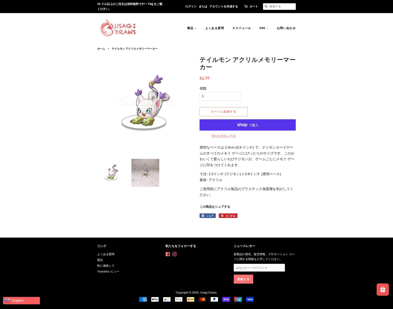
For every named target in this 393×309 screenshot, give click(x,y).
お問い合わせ (286, 28)
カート (254, 6)
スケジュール (241, 28)
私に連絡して (105, 265)
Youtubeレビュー (108, 271)
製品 (191, 28)
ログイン (191, 6)
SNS (263, 28)
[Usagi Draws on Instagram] (174, 255)
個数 (203, 88)
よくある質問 (214, 28)
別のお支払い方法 (223, 136)
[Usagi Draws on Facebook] (167, 255)
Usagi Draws (208, 292)
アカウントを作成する (223, 6)
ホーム (101, 48)
